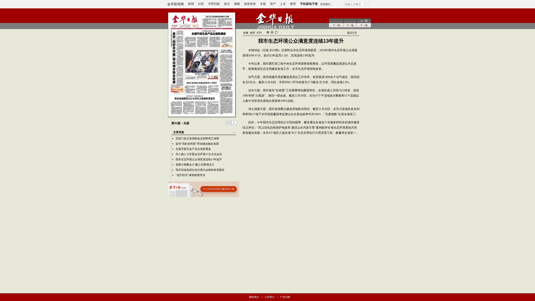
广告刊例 (285, 297)
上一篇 (364, 20)
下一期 (336, 25)
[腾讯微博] (334, 5)
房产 (273, 3)
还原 (276, 32)
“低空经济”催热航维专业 (190, 175)
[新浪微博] (338, 5)
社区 (201, 3)
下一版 (350, 25)
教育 (293, 3)
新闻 (191, 3)
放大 (268, 32)
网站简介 (254, 297)
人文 (283, 3)
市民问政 (214, 3)
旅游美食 (250, 3)
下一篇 (364, 25)
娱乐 (227, 3)
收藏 (245, 32)
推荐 (252, 32)
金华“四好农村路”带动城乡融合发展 (197, 143)
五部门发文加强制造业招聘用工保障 (197, 138)
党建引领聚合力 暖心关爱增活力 (195, 164)
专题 (263, 3)
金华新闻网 (175, 4)
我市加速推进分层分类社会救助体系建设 (200, 169)
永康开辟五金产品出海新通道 (193, 148)
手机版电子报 (309, 3)
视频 (237, 3)
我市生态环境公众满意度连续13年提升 (199, 159)
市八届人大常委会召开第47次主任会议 (199, 154)
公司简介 (270, 297)
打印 (259, 32)
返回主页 (352, 32)
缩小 (272, 32)
